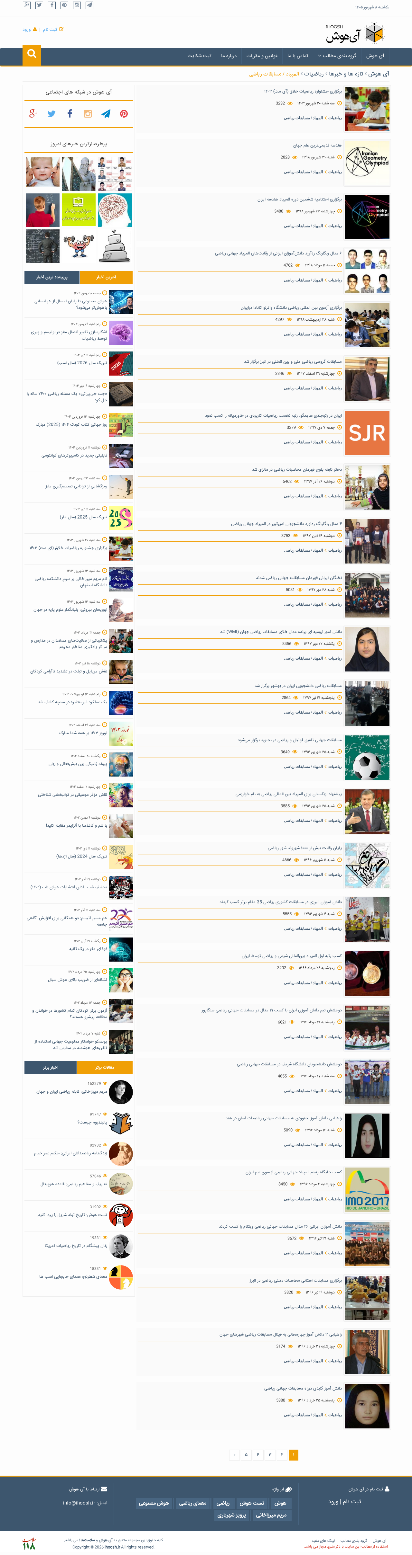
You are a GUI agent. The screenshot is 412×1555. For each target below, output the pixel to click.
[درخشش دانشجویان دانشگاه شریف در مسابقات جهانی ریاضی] (367, 1082)
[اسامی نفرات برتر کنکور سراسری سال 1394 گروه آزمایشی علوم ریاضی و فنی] (115, 174)
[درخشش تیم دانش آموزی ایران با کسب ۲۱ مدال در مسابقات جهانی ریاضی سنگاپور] (367, 1027)
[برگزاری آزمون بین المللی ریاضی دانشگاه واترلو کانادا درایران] (367, 325)
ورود (27, 29)
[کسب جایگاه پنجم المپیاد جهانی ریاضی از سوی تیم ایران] (367, 1190)
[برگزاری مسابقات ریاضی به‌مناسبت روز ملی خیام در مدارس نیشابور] (79, 174)
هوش (103, 1540)
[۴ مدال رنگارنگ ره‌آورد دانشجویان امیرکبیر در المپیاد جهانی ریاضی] (367, 541)
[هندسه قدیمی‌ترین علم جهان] (367, 163)
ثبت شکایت (199, 56)
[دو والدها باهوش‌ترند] (43, 172)
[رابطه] (115, 246)
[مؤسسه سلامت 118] (29, 1544)
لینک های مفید (323, 1541)
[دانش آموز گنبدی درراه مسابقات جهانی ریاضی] (367, 1406)
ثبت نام (50, 29)
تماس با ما (297, 56)
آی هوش (375, 56)
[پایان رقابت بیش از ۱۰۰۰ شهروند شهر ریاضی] (367, 865)
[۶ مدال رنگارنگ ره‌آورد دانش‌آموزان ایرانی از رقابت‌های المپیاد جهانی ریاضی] (367, 271)
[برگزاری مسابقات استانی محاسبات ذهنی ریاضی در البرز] (367, 1298)
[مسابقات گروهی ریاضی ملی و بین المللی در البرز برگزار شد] (367, 379)
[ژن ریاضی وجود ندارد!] (43, 246)
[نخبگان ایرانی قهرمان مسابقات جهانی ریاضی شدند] (367, 595)
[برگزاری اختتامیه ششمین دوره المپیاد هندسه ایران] (367, 217)
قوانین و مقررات (262, 56)
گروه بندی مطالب (339, 56)
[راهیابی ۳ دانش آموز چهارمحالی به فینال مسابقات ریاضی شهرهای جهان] (367, 1352)
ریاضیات (314, 74)
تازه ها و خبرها (346, 74)
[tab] (52, 277)
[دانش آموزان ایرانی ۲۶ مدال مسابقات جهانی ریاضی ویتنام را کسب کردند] (367, 1244)
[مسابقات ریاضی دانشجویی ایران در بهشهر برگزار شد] (367, 703)
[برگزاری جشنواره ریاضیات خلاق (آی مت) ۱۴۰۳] (367, 108)
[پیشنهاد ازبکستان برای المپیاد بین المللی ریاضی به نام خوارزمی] (367, 811)
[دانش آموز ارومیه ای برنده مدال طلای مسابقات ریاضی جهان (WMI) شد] (367, 649)
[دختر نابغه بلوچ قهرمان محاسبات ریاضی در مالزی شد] (367, 487)
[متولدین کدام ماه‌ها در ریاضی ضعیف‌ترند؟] (43, 210)
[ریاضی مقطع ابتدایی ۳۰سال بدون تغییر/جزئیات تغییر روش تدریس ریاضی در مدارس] (79, 210)
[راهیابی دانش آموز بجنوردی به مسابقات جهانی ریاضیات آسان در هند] (367, 1136)
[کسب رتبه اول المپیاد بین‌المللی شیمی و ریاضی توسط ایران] (367, 973)
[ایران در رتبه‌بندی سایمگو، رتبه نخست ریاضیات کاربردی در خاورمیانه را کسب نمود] (367, 433)
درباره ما (229, 56)
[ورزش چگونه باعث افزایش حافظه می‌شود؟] (79, 246)
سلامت (89, 1540)
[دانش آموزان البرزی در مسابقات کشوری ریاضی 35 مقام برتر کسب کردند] (367, 919)
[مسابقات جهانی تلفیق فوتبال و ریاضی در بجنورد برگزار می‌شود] (367, 757)
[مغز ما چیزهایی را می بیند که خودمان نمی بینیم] (115, 210)
